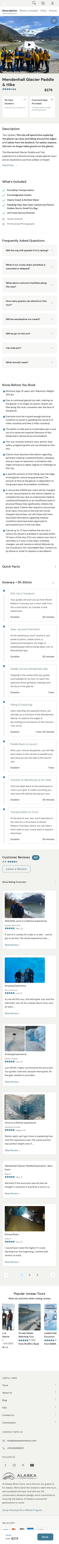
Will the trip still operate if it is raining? (27, 250)
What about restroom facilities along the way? (26, 284)
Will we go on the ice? (18, 333)
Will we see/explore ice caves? (23, 319)
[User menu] (52, 3)
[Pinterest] (23, 1465)
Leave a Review (16, 869)
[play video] (29, 44)
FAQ (4, 1407)
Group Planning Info (12, 1510)
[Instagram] (14, 1465)
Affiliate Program (33, 1510)
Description (9, 10)
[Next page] (53, 1275)
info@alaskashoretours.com (21, 1440)
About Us (7, 1392)
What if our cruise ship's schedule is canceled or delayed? (25, 266)
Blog (4, 1400)
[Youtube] (32, 1465)
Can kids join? (13, 347)
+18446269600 (15, 1448)
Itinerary (54, 10)
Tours (5, 1385)
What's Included (28, 10)
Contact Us (8, 1415)
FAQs (43, 10)
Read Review (12, 944)
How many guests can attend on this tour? (26, 303)
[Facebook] (5, 1465)
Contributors (9, 1422)
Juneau (24, 1307)
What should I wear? (17, 362)
